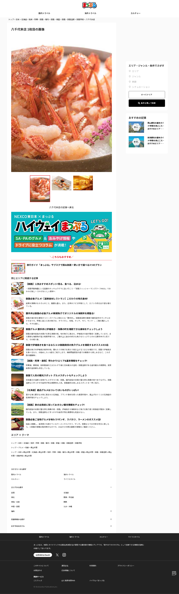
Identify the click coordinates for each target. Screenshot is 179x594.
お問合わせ (38, 570)
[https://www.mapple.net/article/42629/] (17, 298)
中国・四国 (15, 506)
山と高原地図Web (68, 580)
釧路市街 (80, 19)
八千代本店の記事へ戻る (61, 207)
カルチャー (136, 13)
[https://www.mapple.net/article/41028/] (17, 390)
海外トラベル (90, 13)
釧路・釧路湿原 (68, 19)
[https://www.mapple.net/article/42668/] (17, 419)
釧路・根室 (55, 19)
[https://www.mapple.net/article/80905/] (17, 329)
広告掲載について (68, 570)
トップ (11, 19)
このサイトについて (41, 565)
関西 (65, 502)
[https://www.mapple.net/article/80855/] (17, 404)
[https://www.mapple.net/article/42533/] (17, 313)
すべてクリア (146, 95)
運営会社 (65, 565)
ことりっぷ (38, 580)
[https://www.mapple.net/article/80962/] (17, 375)
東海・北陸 (15, 502)
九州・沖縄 (68, 506)
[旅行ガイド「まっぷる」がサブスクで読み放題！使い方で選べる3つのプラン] (18, 268)
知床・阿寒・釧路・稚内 (39, 19)
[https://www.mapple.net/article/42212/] (17, 360)
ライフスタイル (69, 479)
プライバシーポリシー (125, 565)
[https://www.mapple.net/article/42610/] (17, 344)
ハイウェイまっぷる (97, 580)
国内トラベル (44, 13)
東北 (13, 497)
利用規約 (93, 565)
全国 (13, 492)
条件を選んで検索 (148, 103)
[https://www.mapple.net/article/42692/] (17, 284)
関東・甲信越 (69, 497)
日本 (17, 19)
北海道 (24, 19)
